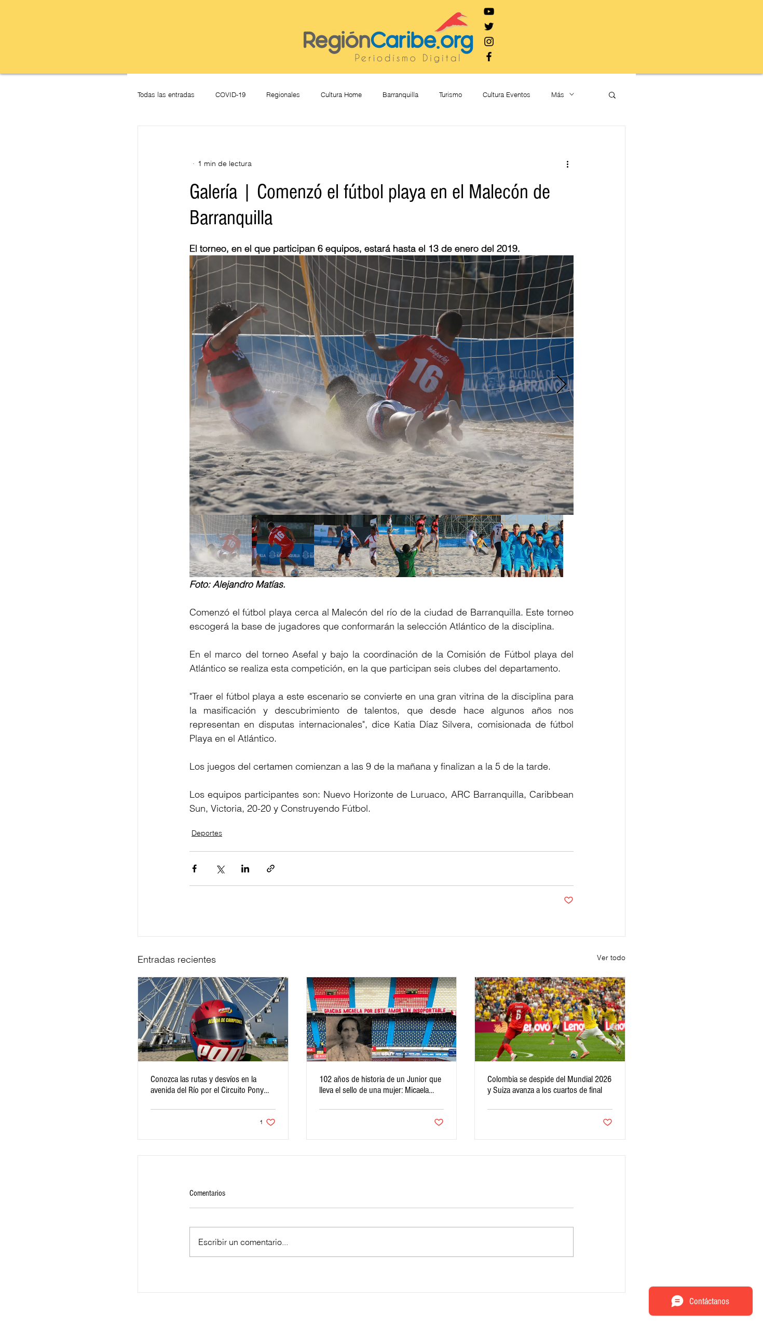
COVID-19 (230, 94)
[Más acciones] (567, 163)
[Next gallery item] (561, 385)
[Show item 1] (220, 546)
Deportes (207, 833)
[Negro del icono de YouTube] (489, 11)
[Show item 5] (470, 546)
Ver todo (611, 957)
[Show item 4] (407, 546)
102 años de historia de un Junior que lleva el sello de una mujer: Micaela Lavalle (380, 1085)
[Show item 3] (345, 546)
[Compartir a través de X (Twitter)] (220, 868)
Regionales (283, 94)
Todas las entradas (166, 94)
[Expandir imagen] (381, 385)
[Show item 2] (283, 546)
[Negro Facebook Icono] (489, 56)
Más (557, 94)
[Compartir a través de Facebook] (194, 868)
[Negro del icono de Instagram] (489, 41)
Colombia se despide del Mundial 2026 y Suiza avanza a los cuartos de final (549, 1085)
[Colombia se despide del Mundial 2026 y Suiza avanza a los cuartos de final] (550, 1019)
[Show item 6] (532, 546)
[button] (612, 94)
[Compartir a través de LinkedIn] (245, 868)
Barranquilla (400, 94)
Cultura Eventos (506, 94)
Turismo (450, 94)
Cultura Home (341, 94)
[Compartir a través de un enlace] (271, 868)
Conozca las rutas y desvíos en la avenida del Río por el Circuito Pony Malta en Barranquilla (207, 1085)
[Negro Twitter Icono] (489, 26)
